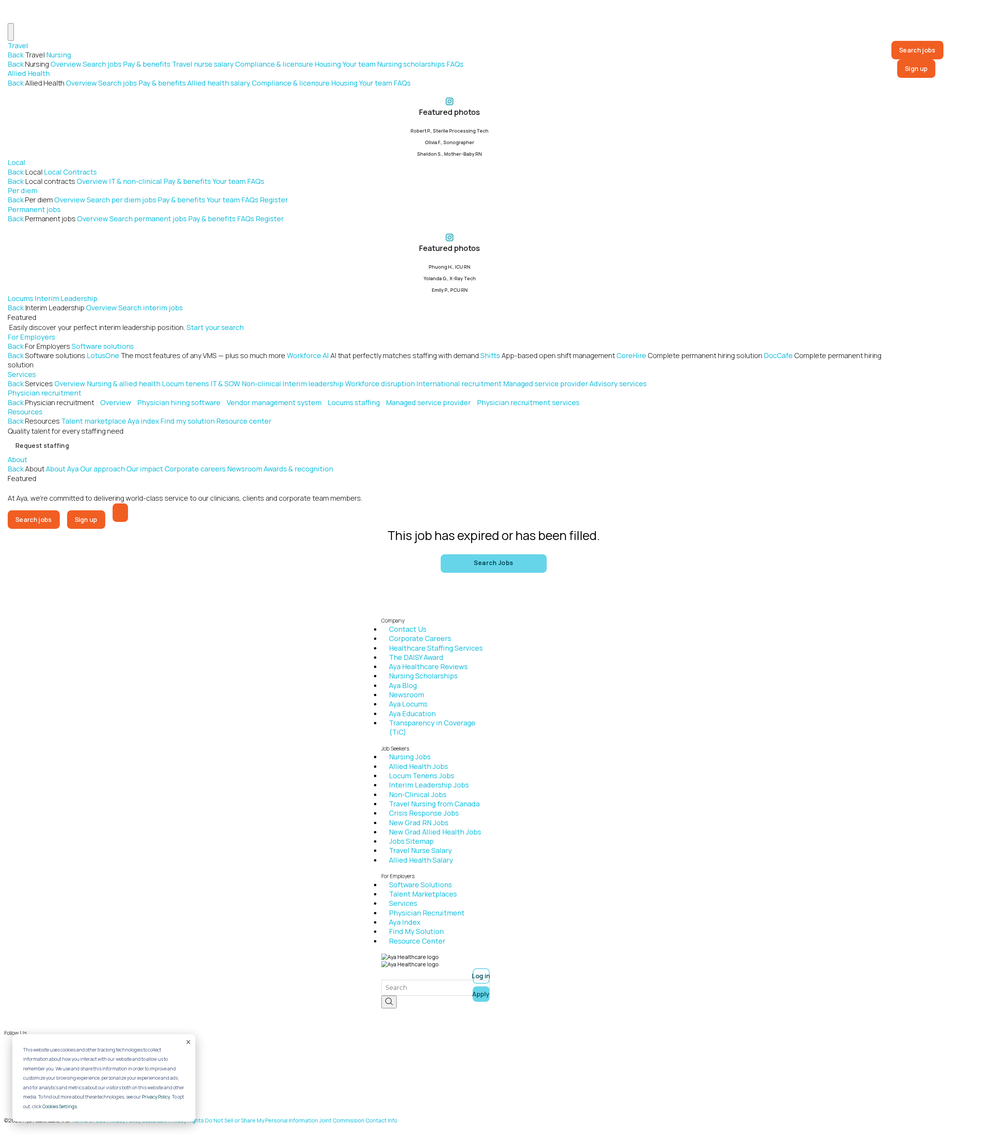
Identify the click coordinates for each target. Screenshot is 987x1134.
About (17, 459)
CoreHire (689, 355)
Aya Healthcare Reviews (428, 666)
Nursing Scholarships (423, 675)
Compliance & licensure (274, 64)
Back (16, 54)
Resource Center (417, 941)
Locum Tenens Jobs (421, 775)
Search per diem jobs (121, 199)
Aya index (143, 421)
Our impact (144, 468)
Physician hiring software (179, 402)
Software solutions (103, 346)
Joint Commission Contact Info (358, 1120)
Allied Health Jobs (418, 766)
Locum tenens (185, 383)
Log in (481, 976)
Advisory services (618, 383)
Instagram (44, 1054)
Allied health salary (218, 82)
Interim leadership (313, 383)
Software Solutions (420, 884)
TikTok (38, 1094)
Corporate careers (195, 468)
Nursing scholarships (411, 64)
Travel (18, 45)
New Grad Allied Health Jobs (435, 831)
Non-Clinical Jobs (417, 794)
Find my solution (187, 421)
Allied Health (29, 73)
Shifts (547, 355)
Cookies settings (59, 1106)
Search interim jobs (150, 307)
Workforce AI (383, 355)
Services (22, 374)
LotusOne (186, 355)
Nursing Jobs (410, 756)
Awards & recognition (298, 468)
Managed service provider (545, 383)
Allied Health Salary (421, 860)
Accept (188, 1042)
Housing (328, 64)
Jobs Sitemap (411, 841)
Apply (481, 994)
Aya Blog (403, 685)
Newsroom (244, 468)
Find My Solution (416, 931)
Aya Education (412, 713)
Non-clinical (261, 383)
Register (274, 199)
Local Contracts (70, 172)
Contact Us (407, 629)
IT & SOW (225, 383)
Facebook (43, 1041)
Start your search (215, 327)
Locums (20, 298)
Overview (66, 64)
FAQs (454, 64)
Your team (359, 64)
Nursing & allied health (123, 383)
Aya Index (404, 922)
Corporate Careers (420, 638)
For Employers (31, 337)
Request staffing (42, 445)
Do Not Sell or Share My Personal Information (261, 1120)
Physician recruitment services (528, 402)
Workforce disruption (380, 383)
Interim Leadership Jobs (429, 784)
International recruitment (459, 383)
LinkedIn (41, 1068)
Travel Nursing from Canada (434, 803)
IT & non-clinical (135, 181)
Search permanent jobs (148, 218)
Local (16, 162)
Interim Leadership (66, 298)
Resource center (243, 421)
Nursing (58, 54)
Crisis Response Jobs (424, 813)
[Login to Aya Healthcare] (120, 512)
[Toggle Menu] (11, 32)
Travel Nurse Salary (420, 850)
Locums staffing (354, 402)
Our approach (102, 468)
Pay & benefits (146, 64)
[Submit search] (389, 1002)
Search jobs (102, 64)
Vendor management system (274, 402)
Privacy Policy (156, 1097)
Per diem (22, 190)
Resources (25, 411)
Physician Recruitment (427, 912)
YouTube (41, 1081)
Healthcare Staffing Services (436, 648)
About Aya (62, 468)
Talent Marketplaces (423, 893)
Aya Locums (408, 703)
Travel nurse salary (203, 64)
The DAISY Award (416, 657)
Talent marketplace (93, 421)
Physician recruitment (44, 392)
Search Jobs (494, 563)
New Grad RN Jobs (418, 822)
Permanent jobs (34, 209)
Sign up (916, 68)
